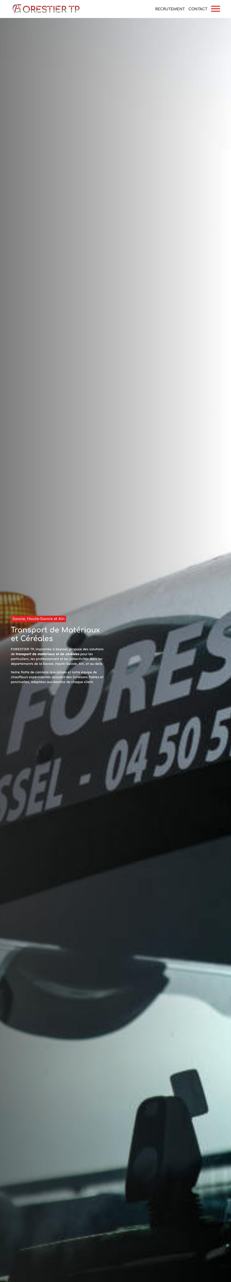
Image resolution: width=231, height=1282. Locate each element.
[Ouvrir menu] (215, 9)
